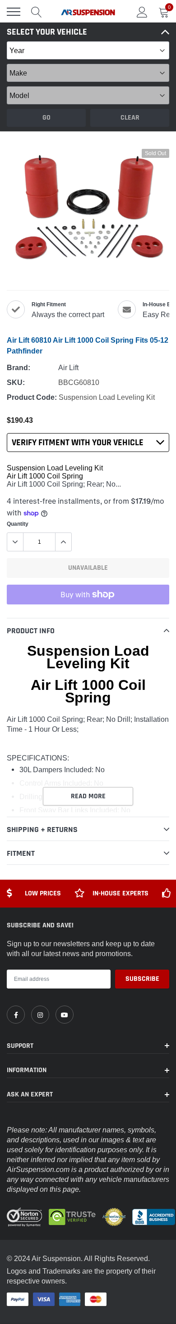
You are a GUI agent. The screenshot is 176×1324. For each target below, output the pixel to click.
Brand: (18, 367)
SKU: (16, 382)
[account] (142, 12)
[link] (16, 1015)
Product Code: (32, 397)
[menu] (13, 11)
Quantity (17, 523)
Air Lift (68, 367)
